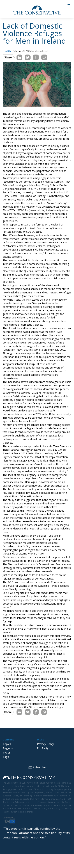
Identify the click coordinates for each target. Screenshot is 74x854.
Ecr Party (42, 748)
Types (7, 752)
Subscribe (39, 767)
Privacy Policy (45, 744)
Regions (8, 748)
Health (7, 51)
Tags (6, 757)
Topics (7, 744)
